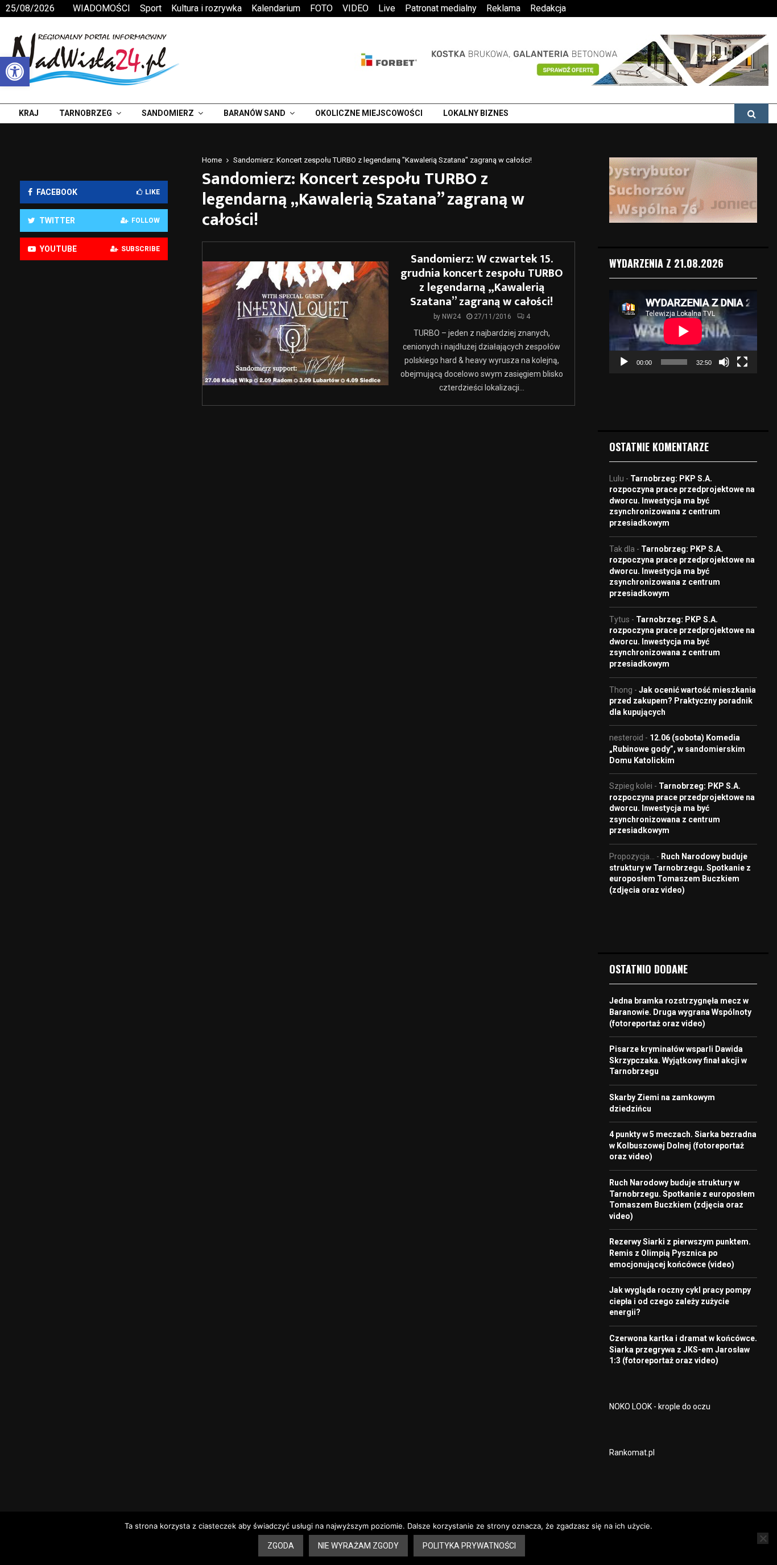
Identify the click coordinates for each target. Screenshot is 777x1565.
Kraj (29, 113)
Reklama (503, 8)
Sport (151, 8)
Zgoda (280, 1545)
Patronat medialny (441, 8)
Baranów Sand (255, 113)
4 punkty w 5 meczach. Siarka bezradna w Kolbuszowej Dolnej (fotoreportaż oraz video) (683, 1145)
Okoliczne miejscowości (369, 113)
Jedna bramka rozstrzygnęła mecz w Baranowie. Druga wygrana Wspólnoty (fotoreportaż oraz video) (680, 1011)
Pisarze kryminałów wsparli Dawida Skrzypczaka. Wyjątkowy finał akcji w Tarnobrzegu (678, 1060)
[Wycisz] (724, 362)
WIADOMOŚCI (101, 8)
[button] (15, 71)
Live (386, 8)
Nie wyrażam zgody (358, 1545)
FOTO (321, 8)
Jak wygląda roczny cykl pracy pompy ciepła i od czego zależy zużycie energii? (680, 1301)
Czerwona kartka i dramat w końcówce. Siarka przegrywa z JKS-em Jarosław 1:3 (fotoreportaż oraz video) (683, 1349)
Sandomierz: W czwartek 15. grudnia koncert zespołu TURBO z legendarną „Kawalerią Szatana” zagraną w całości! (481, 280)
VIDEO (355, 8)
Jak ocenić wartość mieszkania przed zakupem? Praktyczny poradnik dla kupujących (682, 701)
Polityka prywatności (469, 1545)
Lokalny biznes (476, 113)
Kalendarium (275, 8)
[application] (683, 331)
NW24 (451, 317)
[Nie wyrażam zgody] (762, 1538)
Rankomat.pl (632, 1452)
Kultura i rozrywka (206, 8)
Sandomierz (168, 113)
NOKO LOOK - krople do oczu (659, 1406)
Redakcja (548, 8)
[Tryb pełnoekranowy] (742, 362)
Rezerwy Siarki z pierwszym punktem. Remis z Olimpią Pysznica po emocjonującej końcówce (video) (680, 1252)
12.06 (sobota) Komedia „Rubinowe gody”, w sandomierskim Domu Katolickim (677, 748)
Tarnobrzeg (85, 113)
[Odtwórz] (624, 362)
